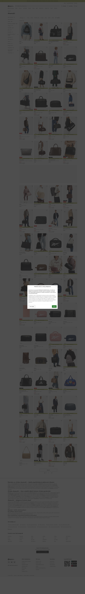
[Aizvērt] (56, 287)
